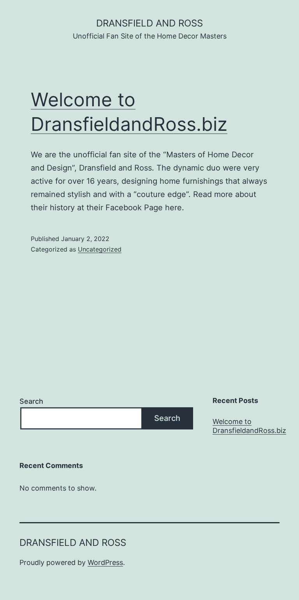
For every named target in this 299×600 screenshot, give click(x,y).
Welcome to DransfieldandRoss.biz (249, 426)
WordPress (105, 562)
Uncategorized (99, 249)
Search (31, 401)
